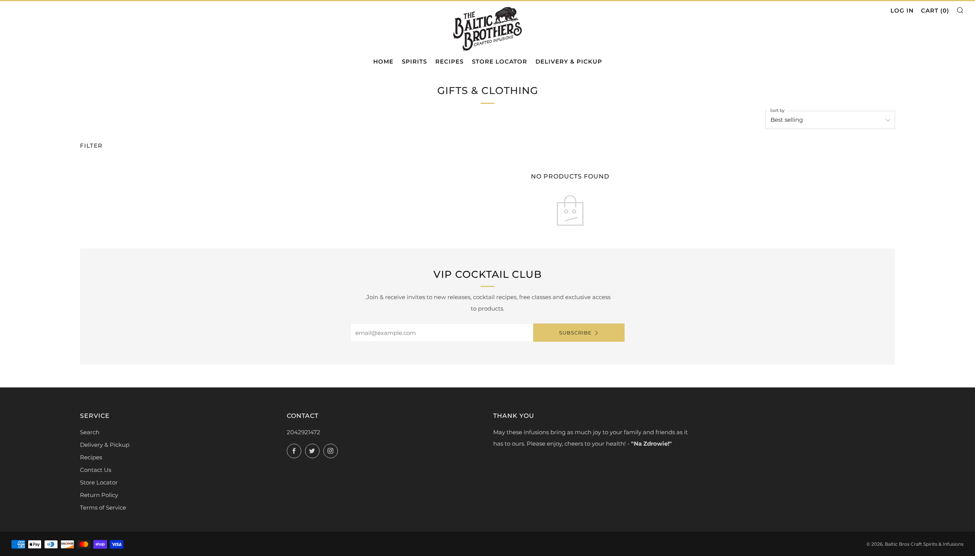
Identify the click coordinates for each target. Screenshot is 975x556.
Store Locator (99, 482)
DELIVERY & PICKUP (568, 61)
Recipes (91, 457)
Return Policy (99, 495)
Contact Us (95, 469)
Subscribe (575, 333)
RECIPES (449, 61)
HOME (383, 61)
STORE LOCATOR (499, 61)
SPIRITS (414, 61)
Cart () (935, 10)
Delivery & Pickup (104, 444)
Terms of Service (103, 507)
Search (89, 432)
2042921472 (303, 432)
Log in (902, 10)
